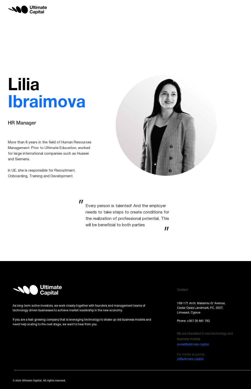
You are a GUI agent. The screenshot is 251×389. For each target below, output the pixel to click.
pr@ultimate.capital (190, 359)
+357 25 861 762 (198, 321)
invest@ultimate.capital (193, 344)
